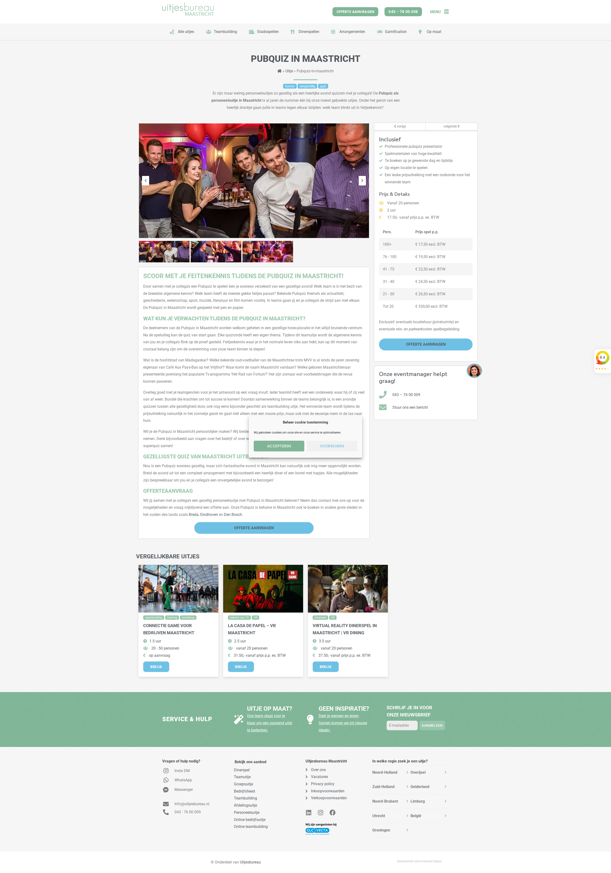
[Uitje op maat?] (238, 719)
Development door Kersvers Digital (419, 861)
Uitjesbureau (250, 862)
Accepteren (279, 446)
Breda (194, 514)
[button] (445, 12)
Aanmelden (432, 725)
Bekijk (156, 666)
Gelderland (420, 786)
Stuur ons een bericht (410, 407)
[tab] (391, 772)
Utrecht (378, 816)
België (416, 816)
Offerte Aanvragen (254, 528)
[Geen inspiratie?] (310, 719)
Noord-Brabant (385, 801)
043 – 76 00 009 (406, 394)
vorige (401, 126)
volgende (450, 126)
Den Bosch (233, 514)
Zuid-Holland (383, 786)
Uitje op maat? (269, 708)
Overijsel (418, 772)
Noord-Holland (384, 772)
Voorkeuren (332, 446)
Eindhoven (209, 514)
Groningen (381, 830)
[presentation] (145, 180)
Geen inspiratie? (344, 708)
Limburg (418, 801)
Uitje (289, 71)
